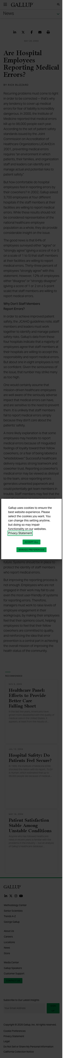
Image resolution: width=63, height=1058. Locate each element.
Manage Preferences (31, 550)
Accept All (31, 542)
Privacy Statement (20, 533)
